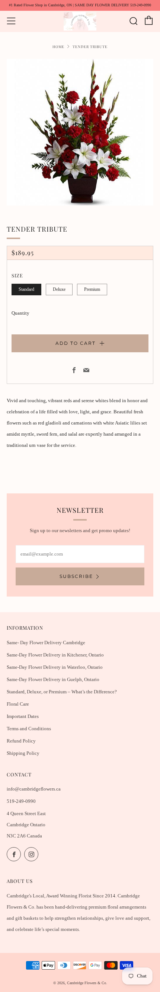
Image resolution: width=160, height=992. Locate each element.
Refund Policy (21, 741)
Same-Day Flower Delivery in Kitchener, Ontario (55, 655)
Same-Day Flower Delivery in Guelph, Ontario (53, 679)
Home (58, 46)
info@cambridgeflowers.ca (34, 789)
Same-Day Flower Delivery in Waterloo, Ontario (55, 667)
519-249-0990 (21, 801)
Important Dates (23, 716)
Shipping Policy (23, 753)
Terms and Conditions (29, 728)
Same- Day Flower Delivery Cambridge (46, 642)
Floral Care (18, 704)
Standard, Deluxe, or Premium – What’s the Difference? (62, 691)
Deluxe (59, 289)
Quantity (20, 313)
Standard (26, 289)
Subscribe (76, 576)
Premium (92, 289)
